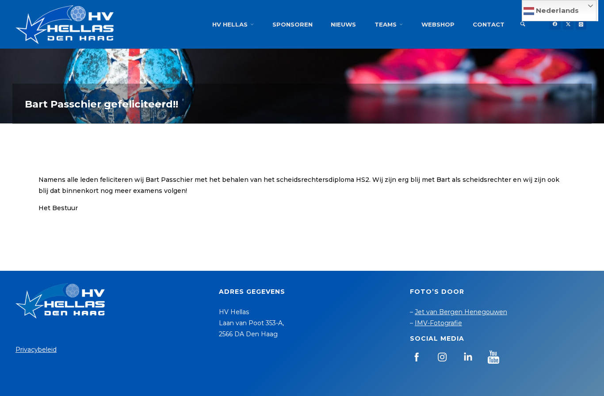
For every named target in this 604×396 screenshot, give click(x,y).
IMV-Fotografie (438, 323)
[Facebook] (555, 24)
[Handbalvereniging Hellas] (64, 24)
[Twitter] (568, 24)
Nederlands (556, 10)
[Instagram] (581, 24)
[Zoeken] (522, 24)
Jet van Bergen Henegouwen (461, 312)
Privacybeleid (36, 350)
